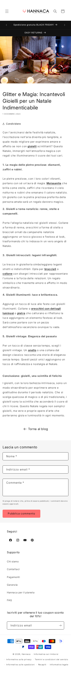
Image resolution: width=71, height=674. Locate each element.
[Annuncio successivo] (64, 25)
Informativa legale (59, 664)
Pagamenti (13, 577)
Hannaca (26, 654)
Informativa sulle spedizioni (20, 664)
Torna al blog (38, 429)
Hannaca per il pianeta (20, 592)
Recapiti (42, 664)
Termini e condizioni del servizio (51, 659)
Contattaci (13, 569)
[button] (7, 11)
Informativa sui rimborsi (46, 654)
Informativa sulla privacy (19, 659)
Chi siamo (13, 561)
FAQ (9, 600)
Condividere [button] (13, 123)
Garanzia (12, 584)
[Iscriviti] (60, 625)
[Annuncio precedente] (6, 25)
